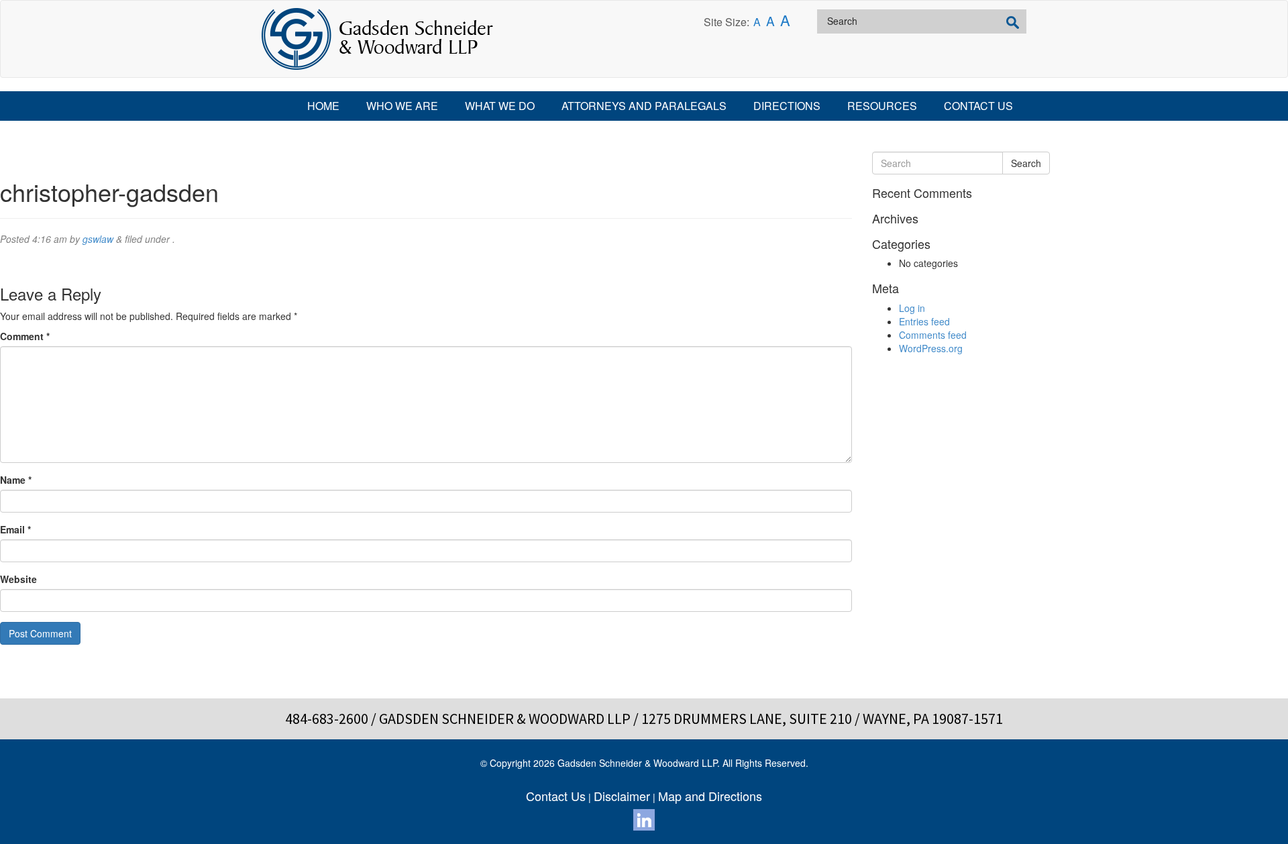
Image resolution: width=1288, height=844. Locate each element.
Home (323, 105)
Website (18, 579)
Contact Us (978, 105)
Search (1026, 163)
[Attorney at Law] (377, 39)
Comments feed (933, 334)
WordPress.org (931, 348)
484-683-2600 (326, 718)
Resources (882, 105)
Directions (786, 105)
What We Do (500, 105)
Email (15, 529)
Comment (25, 336)
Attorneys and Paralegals (644, 105)
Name (16, 479)
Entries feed (924, 321)
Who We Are (402, 105)
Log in (912, 308)
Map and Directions (710, 795)
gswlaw (98, 239)
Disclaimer (622, 795)
